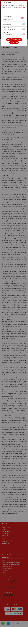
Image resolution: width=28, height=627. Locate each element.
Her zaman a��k (23, 18)
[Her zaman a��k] (23, 18)
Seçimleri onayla (17, 39)
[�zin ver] (23, 23)
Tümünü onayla (14, 42)
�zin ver (23, 24)
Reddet (9, 39)
